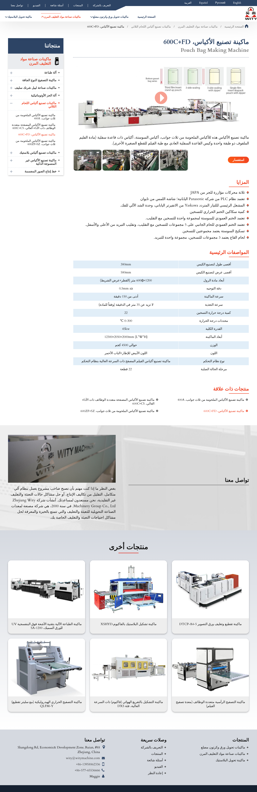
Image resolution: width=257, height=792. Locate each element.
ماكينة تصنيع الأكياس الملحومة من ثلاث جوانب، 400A (210, 400)
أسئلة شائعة (56, 5)
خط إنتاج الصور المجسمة (40, 171)
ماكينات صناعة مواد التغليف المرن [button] (62, 17)
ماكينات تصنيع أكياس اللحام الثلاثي (151, 27)
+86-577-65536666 (87, 770)
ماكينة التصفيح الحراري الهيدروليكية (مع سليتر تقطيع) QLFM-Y (46, 704)
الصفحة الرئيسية (147, 17)
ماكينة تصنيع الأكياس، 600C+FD (224, 411)
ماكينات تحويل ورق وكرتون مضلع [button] (110, 17)
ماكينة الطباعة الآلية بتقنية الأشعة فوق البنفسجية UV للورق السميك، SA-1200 (47, 626)
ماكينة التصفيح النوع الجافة (39, 80)
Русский (220, 3)
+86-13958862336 (88, 764)
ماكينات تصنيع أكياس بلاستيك (37, 153)
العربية (188, 3)
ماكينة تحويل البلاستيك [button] (20, 17)
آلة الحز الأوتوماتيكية (43, 95)
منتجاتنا (52, 45)
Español (203, 3)
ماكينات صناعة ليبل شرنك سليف (35, 88)
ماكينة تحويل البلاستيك (230, 760)
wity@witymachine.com (83, 758)
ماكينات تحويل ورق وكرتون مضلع (223, 747)
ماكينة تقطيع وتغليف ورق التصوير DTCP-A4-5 (210, 624)
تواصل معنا (17, 5)
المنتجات (78, 5)
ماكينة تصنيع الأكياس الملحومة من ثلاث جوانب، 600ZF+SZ (117, 411)
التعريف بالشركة (102, 5)
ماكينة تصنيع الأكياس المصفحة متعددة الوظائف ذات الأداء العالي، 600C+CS (118, 402)
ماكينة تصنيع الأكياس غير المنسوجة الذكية (40, 162)
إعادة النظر (155, 773)
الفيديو (36, 5)
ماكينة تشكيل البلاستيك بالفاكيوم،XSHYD (129, 624)
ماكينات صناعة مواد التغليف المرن (198, 27)
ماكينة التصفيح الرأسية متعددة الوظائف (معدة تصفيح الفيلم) (210, 704)
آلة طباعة (50, 73)
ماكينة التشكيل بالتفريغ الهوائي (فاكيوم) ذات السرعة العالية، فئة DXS (128, 704)
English (237, 3)
